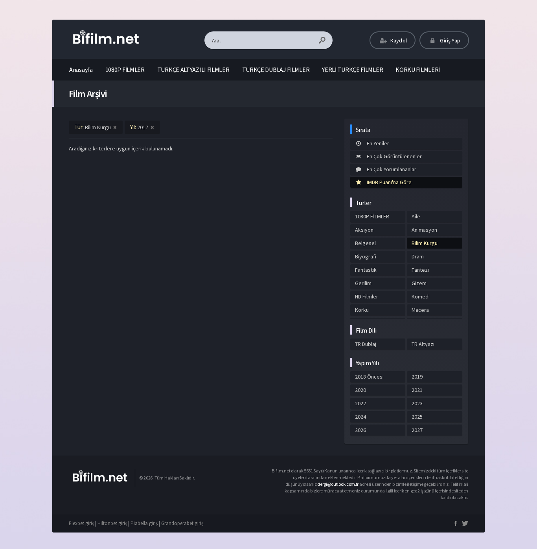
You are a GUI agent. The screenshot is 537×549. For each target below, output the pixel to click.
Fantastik (366, 269)
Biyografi (365, 256)
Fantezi (420, 269)
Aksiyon (364, 229)
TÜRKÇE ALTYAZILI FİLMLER (193, 69)
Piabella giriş (144, 523)
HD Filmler (366, 296)
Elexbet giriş (81, 523)
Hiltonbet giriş (112, 523)
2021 (417, 389)
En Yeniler (378, 143)
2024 (360, 416)
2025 (417, 416)
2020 (360, 389)
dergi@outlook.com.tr (338, 484)
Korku (362, 309)
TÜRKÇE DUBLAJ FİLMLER (276, 69)
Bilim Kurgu (425, 243)
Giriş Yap (449, 40)
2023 (417, 403)
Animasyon (424, 229)
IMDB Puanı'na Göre (389, 182)
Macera (420, 309)
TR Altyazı (423, 344)
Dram (418, 256)
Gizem (419, 283)
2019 (417, 376)
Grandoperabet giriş (182, 523)
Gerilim (363, 283)
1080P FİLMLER (125, 69)
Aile (416, 216)
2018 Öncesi (369, 376)
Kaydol (398, 40)
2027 (417, 430)
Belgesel (365, 243)
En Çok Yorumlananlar (391, 169)
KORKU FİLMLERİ (417, 69)
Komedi (421, 296)
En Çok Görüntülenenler (394, 156)
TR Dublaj (365, 344)
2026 (360, 430)
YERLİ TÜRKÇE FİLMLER (352, 69)
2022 (360, 403)
